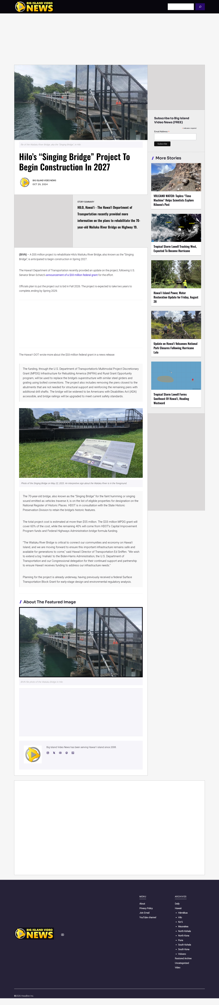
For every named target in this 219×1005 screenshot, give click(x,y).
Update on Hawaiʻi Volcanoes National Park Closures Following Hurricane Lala (175, 347)
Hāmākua (183, 912)
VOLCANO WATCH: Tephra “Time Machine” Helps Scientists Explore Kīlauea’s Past (174, 200)
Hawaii (178, 908)
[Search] (200, 6)
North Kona (183, 935)
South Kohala (184, 944)
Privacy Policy (146, 908)
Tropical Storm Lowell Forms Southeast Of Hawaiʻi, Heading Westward (171, 398)
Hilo (180, 917)
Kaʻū (180, 922)
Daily (177, 903)
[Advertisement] (109, 39)
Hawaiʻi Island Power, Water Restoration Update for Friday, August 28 (176, 297)
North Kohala (184, 931)
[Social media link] (47, 752)
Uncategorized (182, 963)
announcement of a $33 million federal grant (72, 275)
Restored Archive (183, 958)
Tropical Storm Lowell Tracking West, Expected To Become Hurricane (175, 248)
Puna (180, 940)
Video (177, 967)
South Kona (183, 949)
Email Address (161, 131)
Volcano (182, 954)
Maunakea (183, 926)
